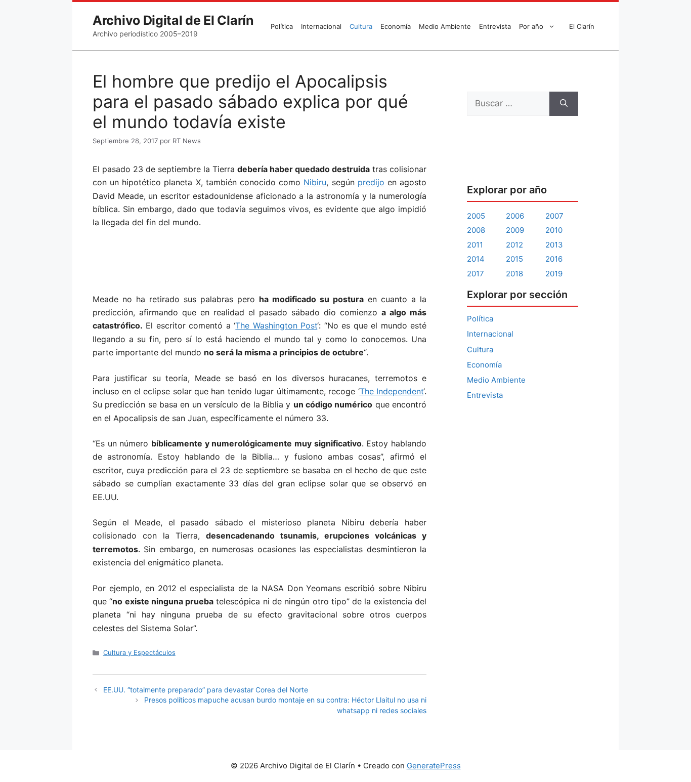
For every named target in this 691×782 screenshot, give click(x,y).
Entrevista (495, 26)
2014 (476, 259)
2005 (476, 216)
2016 (554, 259)
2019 (554, 273)
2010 (554, 230)
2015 (514, 259)
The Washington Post (276, 325)
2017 (475, 273)
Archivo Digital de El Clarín (173, 20)
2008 (476, 230)
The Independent (391, 391)
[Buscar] (563, 104)
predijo (371, 182)
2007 (554, 216)
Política (282, 26)
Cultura (361, 26)
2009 (515, 230)
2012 (514, 245)
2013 (554, 245)
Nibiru (315, 182)
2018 (514, 273)
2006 (515, 216)
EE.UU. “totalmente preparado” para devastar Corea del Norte (205, 689)
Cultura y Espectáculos (139, 652)
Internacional (321, 26)
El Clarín (581, 26)
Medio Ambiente (445, 26)
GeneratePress (434, 765)
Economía (395, 26)
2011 (475, 245)
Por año (531, 26)
